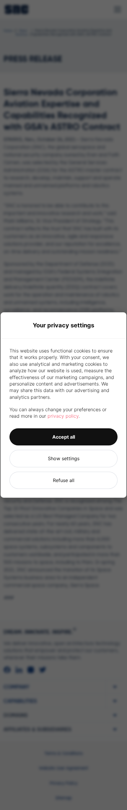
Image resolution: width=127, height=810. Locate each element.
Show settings (63, 458)
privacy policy (63, 416)
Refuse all (63, 480)
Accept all (63, 437)
